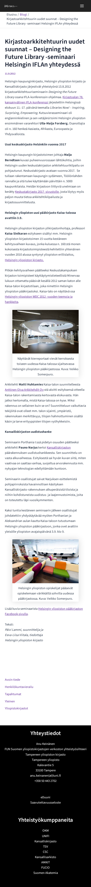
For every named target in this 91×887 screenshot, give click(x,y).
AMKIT (45, 862)
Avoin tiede (12, 679)
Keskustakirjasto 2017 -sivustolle (37, 191)
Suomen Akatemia (45, 873)
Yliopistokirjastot (16, 708)
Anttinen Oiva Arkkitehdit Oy (24, 389)
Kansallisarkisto (45, 857)
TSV (45, 846)
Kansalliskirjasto (45, 841)
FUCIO (45, 867)
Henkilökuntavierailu (19, 687)
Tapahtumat (13, 694)
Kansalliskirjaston (59, 447)
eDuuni (45, 797)
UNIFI (45, 836)
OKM (45, 830)
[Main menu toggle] (82, 6)
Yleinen (10, 701)
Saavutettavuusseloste (45, 802)
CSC (45, 852)
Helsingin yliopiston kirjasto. (24, 260)
